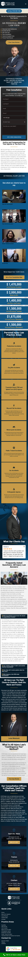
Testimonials (4, 917)
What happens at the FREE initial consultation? (10, 675)
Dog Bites (3, 925)
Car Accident (4, 928)
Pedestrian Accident (6, 932)
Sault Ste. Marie (14, 834)
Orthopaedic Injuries (6, 931)
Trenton (14, 857)
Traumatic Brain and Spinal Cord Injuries (10, 935)
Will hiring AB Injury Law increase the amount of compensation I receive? (13, 616)
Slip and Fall (4, 926)
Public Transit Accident (6, 934)
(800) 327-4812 (14, 842)
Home (2, 912)
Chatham (14, 880)
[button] (14, 616)
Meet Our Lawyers (6, 914)
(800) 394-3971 (14, 889)
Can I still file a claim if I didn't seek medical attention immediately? (13, 666)
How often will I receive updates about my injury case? (13, 670)
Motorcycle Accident (6, 929)
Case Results (4, 916)
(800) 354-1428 (14, 865)
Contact (3, 919)
